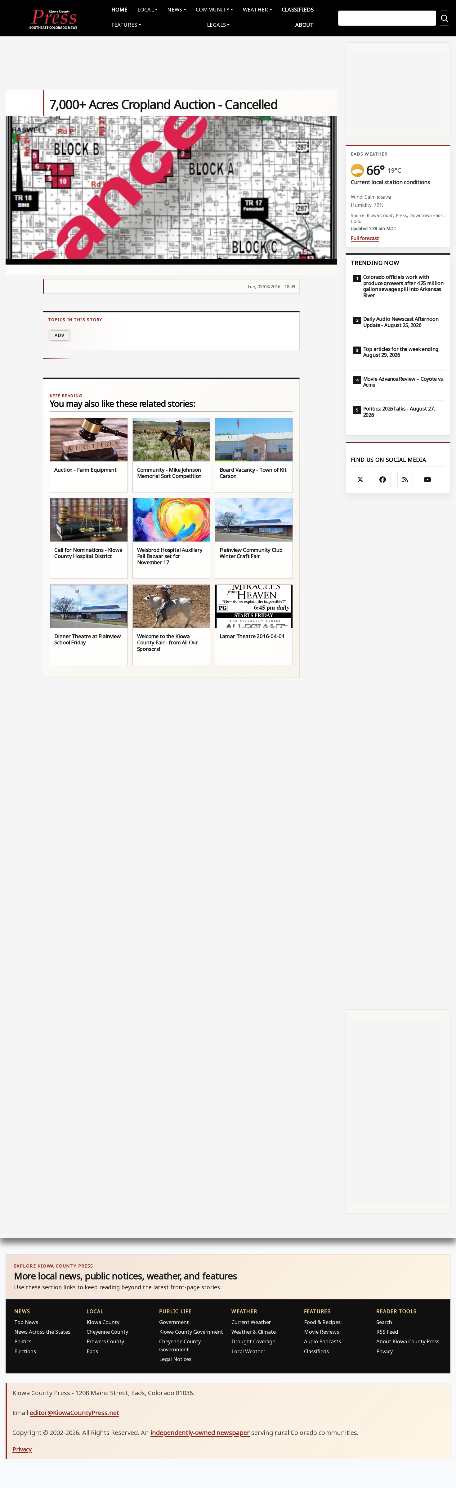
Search (384, 1322)
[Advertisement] (398, 752)
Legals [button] (216, 24)
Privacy (384, 1351)
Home (119, 9)
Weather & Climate (253, 1331)
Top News (26, 1322)
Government (174, 1322)
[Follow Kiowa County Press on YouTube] (427, 479)
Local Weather (248, 1351)
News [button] (174, 9)
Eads (92, 1351)
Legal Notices (175, 1359)
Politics (22, 1341)
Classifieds (298, 9)
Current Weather (251, 1322)
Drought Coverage (253, 1341)
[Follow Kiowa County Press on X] (360, 479)
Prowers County (105, 1341)
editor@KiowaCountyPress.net (74, 1413)
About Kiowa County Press (407, 1341)
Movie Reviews (321, 1331)
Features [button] (124, 24)
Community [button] (212, 9)
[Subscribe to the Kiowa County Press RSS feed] (405, 479)
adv (60, 335)
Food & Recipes (322, 1322)
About (304, 24)
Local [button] (145, 9)
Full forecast (365, 238)
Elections (25, 1351)
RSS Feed (387, 1331)
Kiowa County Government (191, 1331)
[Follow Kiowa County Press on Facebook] (383, 479)
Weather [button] (255, 9)
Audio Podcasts (322, 1341)
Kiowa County (103, 1322)
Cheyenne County (107, 1331)
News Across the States (42, 1331)
